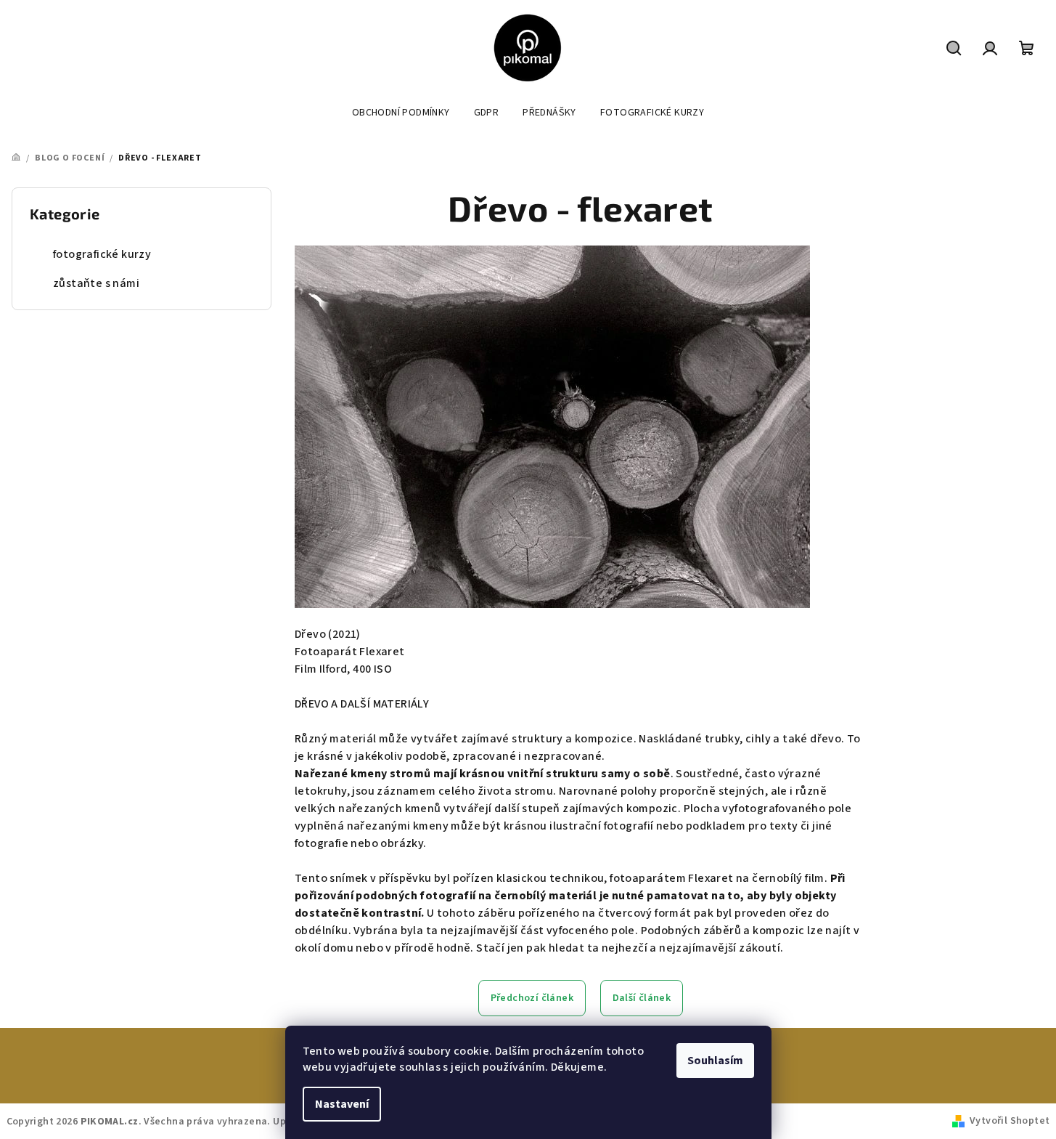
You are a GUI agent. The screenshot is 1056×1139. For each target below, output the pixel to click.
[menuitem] (401, 112)
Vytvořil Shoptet (1009, 1121)
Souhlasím (715, 1061)
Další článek (642, 998)
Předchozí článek (532, 998)
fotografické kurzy (102, 254)
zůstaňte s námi (96, 283)
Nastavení (342, 1104)
